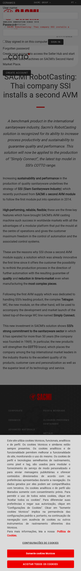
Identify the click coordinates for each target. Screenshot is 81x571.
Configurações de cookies (40, 543)
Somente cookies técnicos (40, 553)
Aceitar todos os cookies (40, 564)
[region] (40, 503)
